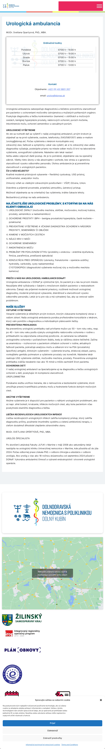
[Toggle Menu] (99, 6)
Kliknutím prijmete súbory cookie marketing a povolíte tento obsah (52, 573)
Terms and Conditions (69, 745)
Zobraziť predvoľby (52, 738)
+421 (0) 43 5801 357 (59, 89)
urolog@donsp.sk (56, 95)
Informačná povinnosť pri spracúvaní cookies (43, 745)
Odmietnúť (52, 730)
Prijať (52, 723)
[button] (101, 700)
